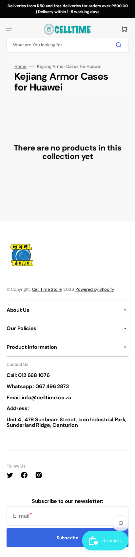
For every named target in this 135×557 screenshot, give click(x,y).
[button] (9, 29)
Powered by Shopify (94, 289)
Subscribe (67, 538)
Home (20, 66)
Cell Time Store (47, 289)
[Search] (119, 45)
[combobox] (67, 45)
